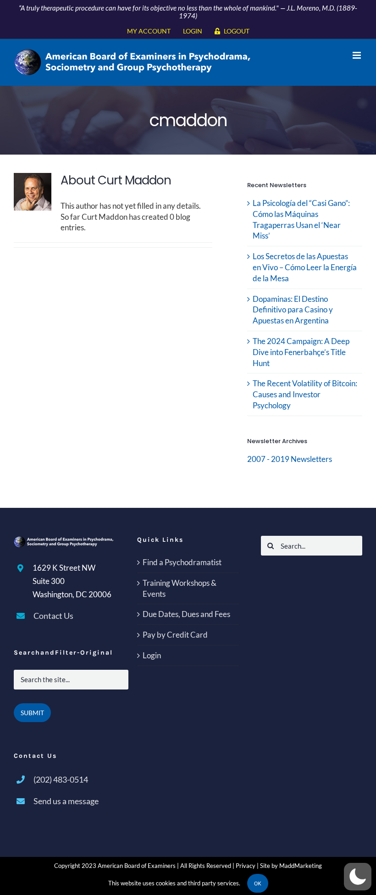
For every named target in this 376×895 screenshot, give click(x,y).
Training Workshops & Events (179, 588)
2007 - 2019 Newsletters (289, 459)
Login (152, 655)
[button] (357, 876)
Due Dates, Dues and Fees (186, 614)
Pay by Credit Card (175, 634)
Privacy (245, 865)
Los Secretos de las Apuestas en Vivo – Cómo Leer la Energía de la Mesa (305, 267)
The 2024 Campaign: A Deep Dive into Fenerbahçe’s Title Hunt (301, 352)
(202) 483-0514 (60, 779)
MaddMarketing (300, 865)
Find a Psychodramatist (182, 562)
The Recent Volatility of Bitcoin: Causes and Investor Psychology (305, 394)
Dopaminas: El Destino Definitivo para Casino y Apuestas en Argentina (293, 310)
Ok (257, 883)
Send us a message (66, 801)
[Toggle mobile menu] (357, 55)
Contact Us (53, 616)
